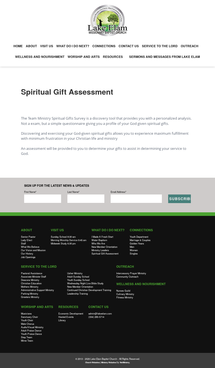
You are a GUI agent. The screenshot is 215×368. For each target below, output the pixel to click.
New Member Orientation (104, 246)
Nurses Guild (123, 290)
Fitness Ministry (124, 297)
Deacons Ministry (30, 280)
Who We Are (98, 243)
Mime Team (27, 340)
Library (62, 320)
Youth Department (139, 236)
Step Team (26, 337)
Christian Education (31, 283)
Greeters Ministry (30, 297)
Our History (27, 253)
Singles (134, 253)
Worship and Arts (84, 57)
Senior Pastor (28, 236)
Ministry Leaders (100, 250)
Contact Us (129, 46)
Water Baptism (99, 240)
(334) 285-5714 (96, 316)
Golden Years (137, 243)
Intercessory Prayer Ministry (131, 273)
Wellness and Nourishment (39, 57)
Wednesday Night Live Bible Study (85, 283)
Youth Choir (27, 320)
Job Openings (28, 257)
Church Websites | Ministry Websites (101, 362)
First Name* (30, 191)
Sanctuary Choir (29, 316)
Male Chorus (27, 323)
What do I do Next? (72, 46)
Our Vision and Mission (33, 250)
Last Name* (73, 191)
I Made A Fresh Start (102, 236)
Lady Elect (26, 240)
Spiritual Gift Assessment (105, 253)
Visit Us (46, 46)
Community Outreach (127, 276)
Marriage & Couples (140, 240)
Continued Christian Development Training (89, 290)
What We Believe (30, 246)
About (31, 46)
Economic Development (70, 313)
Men (132, 246)
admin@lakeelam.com (100, 313)
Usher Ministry (75, 273)
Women (134, 250)
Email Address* (118, 191)
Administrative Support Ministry (37, 290)
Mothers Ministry (29, 286)
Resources (113, 57)
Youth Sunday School (78, 280)
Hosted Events (66, 316)
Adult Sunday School (78, 276)
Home (18, 46)
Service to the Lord (160, 46)
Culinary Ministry (125, 294)
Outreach (189, 46)
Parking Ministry (29, 293)
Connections (103, 46)
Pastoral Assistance (31, 273)
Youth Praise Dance (31, 333)
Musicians (26, 313)
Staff (23, 243)
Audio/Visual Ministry (32, 327)
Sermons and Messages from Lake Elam (164, 57)
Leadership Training (77, 293)
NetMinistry (125, 362)
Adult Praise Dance (31, 330)
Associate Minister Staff (33, 276)
